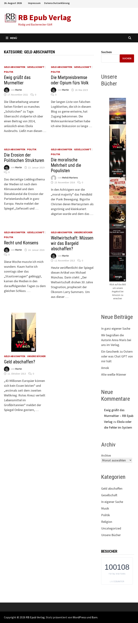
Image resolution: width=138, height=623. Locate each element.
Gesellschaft (35, 67)
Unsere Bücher (83, 232)
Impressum (34, 3)
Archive (106, 455)
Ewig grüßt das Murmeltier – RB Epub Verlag (118, 416)
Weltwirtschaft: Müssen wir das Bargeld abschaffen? (72, 243)
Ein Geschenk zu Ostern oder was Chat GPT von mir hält (117, 356)
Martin (18, 90)
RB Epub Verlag (44, 17)
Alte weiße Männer (113, 374)
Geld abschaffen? (19, 361)
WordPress (79, 617)
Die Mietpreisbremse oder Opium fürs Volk (70, 80)
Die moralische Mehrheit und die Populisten (66, 165)
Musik (105, 508)
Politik (8, 71)
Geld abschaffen (14, 67)
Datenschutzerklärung (57, 3)
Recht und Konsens (21, 242)
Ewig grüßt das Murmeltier (17, 80)
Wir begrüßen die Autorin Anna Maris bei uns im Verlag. (116, 340)
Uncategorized (111, 528)
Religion (106, 522)
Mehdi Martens (70, 177)
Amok (105, 368)
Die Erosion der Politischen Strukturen (24, 157)
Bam (94, 617)
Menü (13, 38)
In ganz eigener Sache (115, 328)
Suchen (106, 52)
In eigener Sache (112, 502)
